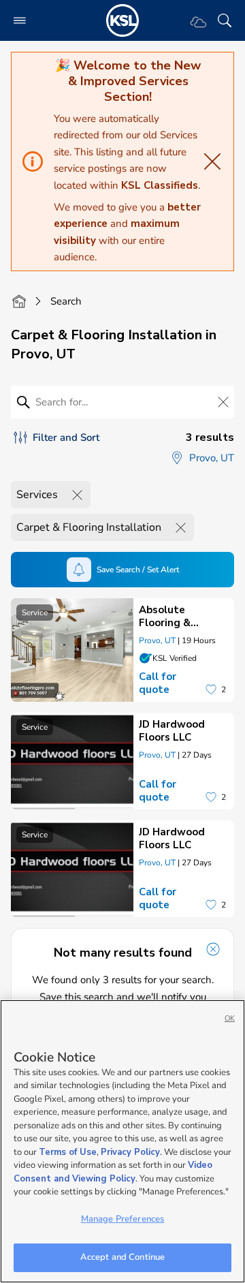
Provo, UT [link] (157, 640)
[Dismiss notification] (213, 949)
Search (66, 301)
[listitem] (122, 650)
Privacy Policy (130, 1152)
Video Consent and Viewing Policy (113, 1172)
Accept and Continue (122, 1257)
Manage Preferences (122, 1219)
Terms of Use (68, 1152)
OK (230, 1018)
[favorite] (211, 689)
